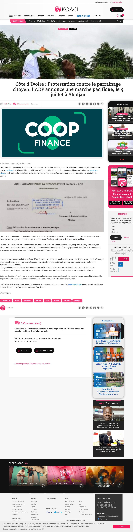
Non (113, 229)
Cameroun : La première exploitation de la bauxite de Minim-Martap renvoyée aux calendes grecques (67, 21)
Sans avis (115, 232)
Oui (113, 227)
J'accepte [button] (121, 526)
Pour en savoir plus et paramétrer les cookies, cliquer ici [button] (23, 529)
